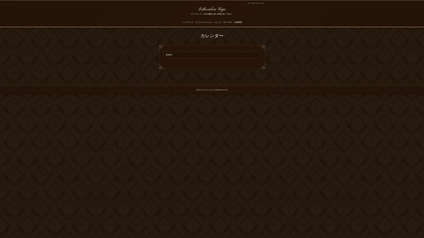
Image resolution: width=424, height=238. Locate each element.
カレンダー (228, 22)
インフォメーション (203, 22)
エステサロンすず (207, 90)
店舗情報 (238, 22)
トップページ (187, 22)
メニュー (217, 22)
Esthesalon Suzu (212, 9)
